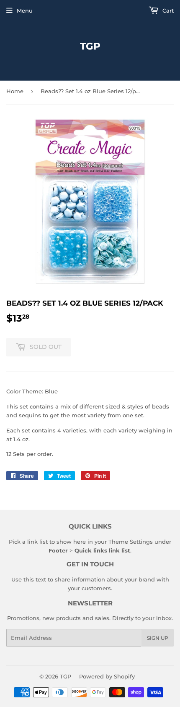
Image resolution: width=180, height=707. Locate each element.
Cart (167, 10)
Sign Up (157, 638)
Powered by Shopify (107, 676)
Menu (25, 10)
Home (14, 91)
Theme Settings (130, 541)
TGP (90, 46)
